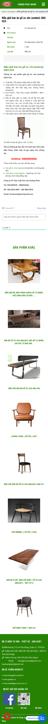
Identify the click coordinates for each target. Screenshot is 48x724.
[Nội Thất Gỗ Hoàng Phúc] (7, 4)
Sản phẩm (11, 11)
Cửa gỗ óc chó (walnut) (15, 173)
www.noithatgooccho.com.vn (15, 683)
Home (4, 11)
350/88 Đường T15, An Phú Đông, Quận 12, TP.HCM (23, 647)
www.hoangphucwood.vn (13, 675)
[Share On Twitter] (27, 58)
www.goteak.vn (9, 679)
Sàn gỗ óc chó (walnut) (15, 168)
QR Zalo (24, 708)
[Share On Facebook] (19, 58)
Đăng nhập (41, 208)
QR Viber (38, 708)
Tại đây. (30, 142)
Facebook (9, 708)
